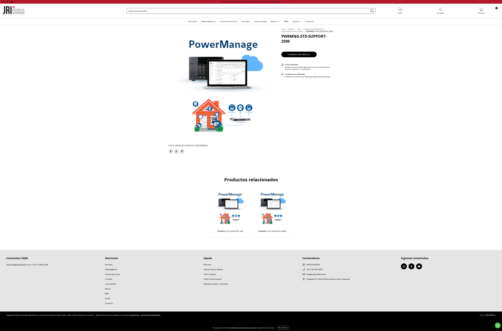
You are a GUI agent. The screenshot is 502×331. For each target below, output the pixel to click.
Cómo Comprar (210, 274)
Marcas (274, 21)
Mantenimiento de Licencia (292, 31)
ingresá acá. (135, 315)
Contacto (309, 21)
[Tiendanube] (487, 315)
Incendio (246, 21)
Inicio (283, 29)
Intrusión (192, 21)
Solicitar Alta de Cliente (213, 269)
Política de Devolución (213, 279)
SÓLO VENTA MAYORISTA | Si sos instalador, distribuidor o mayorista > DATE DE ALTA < (251, 2)
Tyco (299, 29)
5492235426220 (313, 264)
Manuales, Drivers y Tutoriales (216, 284)
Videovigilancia (208, 21)
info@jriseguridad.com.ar (316, 274)
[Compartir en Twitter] (176, 152)
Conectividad (260, 21)
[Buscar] (372, 11)
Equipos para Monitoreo (313, 29)
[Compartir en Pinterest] (182, 152)
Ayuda (296, 21)
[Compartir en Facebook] (171, 152)
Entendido (283, 328)
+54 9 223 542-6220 (314, 269)
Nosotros (207, 264)
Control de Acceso (228, 21)
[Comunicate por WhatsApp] (498, 325)
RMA (286, 21)
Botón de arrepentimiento (150, 315)
